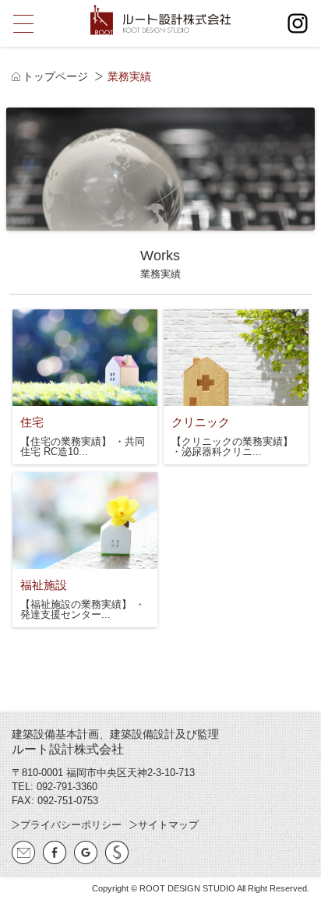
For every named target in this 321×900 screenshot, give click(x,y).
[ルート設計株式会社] (160, 20)
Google (85, 852)
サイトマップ (168, 825)
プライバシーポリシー (71, 825)
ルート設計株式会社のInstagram (297, 23)
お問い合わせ (23, 852)
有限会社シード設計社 (117, 852)
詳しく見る (84, 386)
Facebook (54, 852)
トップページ (55, 76)
